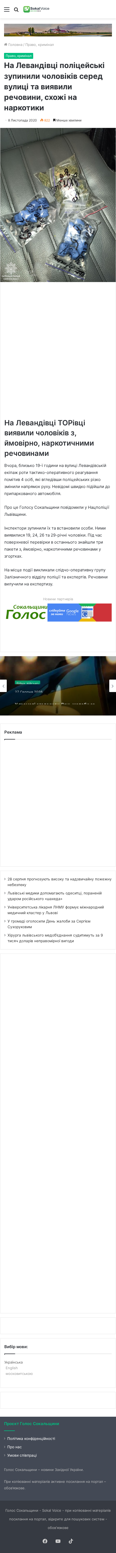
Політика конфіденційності (31, 1438)
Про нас (14, 1447)
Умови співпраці (22, 1455)
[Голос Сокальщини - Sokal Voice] (36, 9)
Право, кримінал (39, 44)
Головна (14, 44)
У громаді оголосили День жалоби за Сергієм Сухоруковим (55, 699)
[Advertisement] (58, 349)
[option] (58, 686)
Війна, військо (27, 681)
